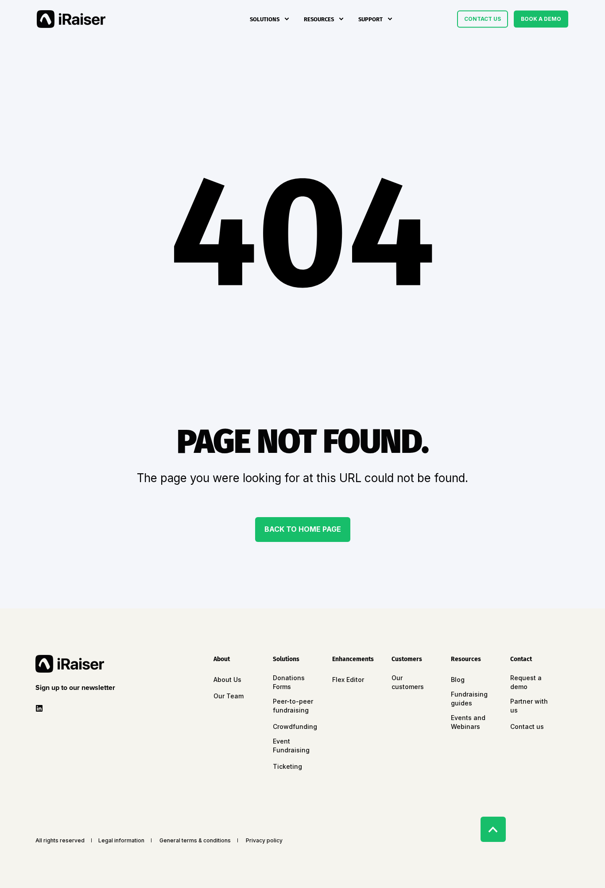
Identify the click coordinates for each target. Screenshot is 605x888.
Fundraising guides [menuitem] (469, 698)
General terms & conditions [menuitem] (195, 840)
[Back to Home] (71, 19)
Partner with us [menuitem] (529, 705)
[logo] (69, 664)
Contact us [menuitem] (527, 726)
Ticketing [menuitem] (287, 766)
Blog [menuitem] (458, 679)
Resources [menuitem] (319, 19)
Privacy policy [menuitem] (264, 840)
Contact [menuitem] (521, 659)
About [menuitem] (221, 659)
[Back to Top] (493, 829)
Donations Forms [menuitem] (289, 682)
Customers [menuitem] (407, 659)
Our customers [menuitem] (408, 682)
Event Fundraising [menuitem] (291, 745)
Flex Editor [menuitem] (348, 679)
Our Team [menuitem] (228, 696)
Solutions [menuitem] (264, 19)
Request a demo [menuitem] (526, 682)
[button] (77, 687)
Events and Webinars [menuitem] (468, 722)
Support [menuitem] (370, 19)
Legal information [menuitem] (121, 840)
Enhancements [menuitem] (353, 659)
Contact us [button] (482, 19)
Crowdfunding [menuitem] (295, 726)
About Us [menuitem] (227, 679)
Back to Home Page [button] (302, 529)
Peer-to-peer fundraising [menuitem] (293, 705)
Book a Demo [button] (541, 19)
